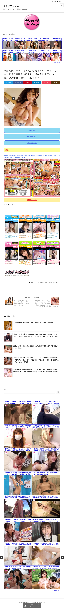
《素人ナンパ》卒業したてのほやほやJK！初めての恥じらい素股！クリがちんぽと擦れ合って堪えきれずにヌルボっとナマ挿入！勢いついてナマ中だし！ (36, 336)
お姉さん (13, 34)
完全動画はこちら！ (32, 200)
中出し (38, 282)
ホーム (5, 34)
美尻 (57, 282)
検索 (5, 389)
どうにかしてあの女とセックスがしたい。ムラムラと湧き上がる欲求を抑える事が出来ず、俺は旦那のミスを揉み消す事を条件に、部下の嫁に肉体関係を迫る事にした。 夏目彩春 (36, 360)
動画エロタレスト (58, 62)
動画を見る (32, 130)
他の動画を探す (32, 136)
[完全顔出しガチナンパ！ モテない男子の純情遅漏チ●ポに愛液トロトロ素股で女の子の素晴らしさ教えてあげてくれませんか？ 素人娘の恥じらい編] (32, 177)
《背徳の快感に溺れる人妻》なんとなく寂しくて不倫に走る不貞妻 (33, 322)
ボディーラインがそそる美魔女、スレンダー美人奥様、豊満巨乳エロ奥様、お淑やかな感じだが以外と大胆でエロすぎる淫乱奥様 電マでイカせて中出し (36, 372)
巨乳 (42, 282)
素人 (50, 282)
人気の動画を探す (32, 143)
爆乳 (46, 282)
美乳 (53, 282)
